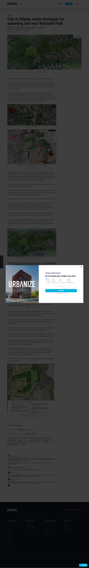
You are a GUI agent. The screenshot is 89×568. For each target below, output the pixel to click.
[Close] (81, 267)
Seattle (69, 279)
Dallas (54, 279)
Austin (48, 280)
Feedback (84, 565)
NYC (61, 280)
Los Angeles (55, 282)
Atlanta (48, 279)
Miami (61, 279)
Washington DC (71, 282)
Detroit (54, 280)
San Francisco (63, 282)
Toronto (69, 280)
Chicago (48, 282)
